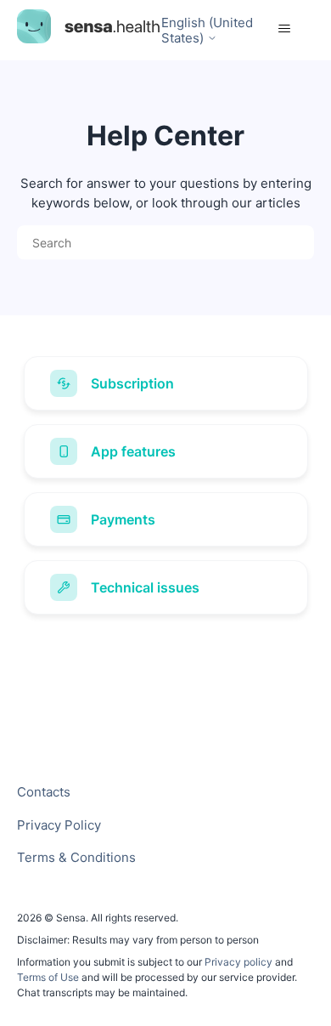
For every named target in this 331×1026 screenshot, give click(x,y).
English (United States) (207, 30)
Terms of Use (48, 977)
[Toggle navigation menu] (285, 29)
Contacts (43, 792)
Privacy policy (240, 961)
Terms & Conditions (76, 857)
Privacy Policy (59, 825)
